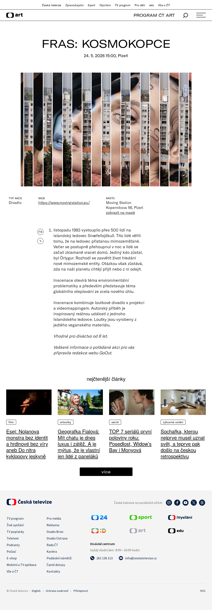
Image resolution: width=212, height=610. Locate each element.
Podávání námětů (59, 558)
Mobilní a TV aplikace (21, 565)
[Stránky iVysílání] (186, 517)
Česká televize (51, 5)
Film (11, 422)
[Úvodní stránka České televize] (29, 504)
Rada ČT (52, 545)
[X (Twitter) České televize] (193, 505)
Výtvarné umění (173, 422)
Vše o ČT (164, 5)
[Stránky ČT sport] (141, 519)
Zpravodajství (74, 5)
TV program (122, 5)
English (36, 591)
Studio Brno (55, 532)
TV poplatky (15, 532)
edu (151, 5)
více (106, 471)
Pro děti (140, 5)
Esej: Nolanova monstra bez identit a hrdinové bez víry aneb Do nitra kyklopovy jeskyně (27, 444)
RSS (202, 591)
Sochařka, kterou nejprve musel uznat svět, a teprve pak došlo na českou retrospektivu (183, 444)
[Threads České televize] (202, 505)
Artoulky (65, 422)
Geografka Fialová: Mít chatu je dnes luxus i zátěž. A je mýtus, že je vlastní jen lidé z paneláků (79, 444)
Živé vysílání (15, 525)
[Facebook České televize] (177, 505)
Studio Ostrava (57, 538)
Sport (91, 5)
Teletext (13, 538)
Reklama (53, 525)
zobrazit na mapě (120, 212)
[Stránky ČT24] (99, 519)
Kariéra (52, 551)
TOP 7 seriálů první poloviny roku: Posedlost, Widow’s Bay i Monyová (130, 440)
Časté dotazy (56, 565)
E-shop (12, 558)
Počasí (11, 551)
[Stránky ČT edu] (186, 530)
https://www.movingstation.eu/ (64, 202)
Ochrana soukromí (57, 591)
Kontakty (53, 571)
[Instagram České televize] (169, 505)
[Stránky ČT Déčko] (98, 532)
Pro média (54, 518)
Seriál (115, 422)
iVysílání (105, 5)
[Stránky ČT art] (138, 532)
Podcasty (13, 545)
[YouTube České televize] (185, 505)
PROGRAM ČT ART (154, 15)
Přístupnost (80, 591)
